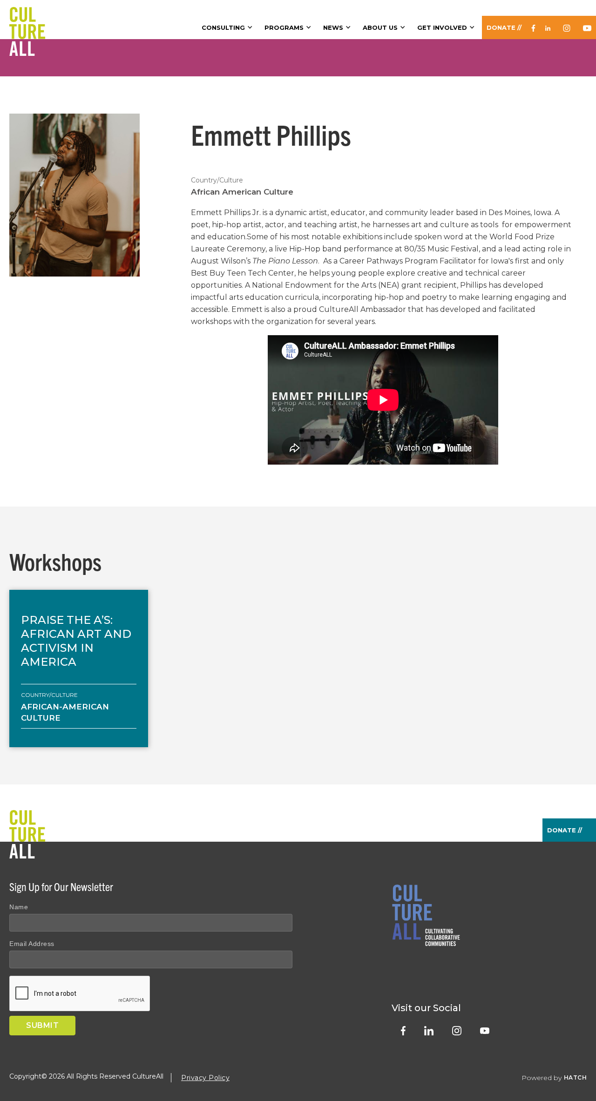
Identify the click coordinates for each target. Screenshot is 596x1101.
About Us (380, 27)
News (333, 27)
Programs (284, 27)
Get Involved (442, 27)
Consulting (223, 27)
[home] (27, 19)
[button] (228, 27)
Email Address (31, 943)
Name (18, 907)
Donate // (504, 27)
